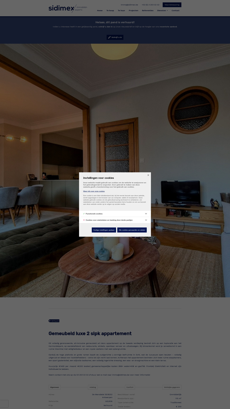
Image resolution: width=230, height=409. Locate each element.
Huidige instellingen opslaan (104, 230)
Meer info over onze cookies (94, 191)
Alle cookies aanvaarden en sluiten (132, 230)
